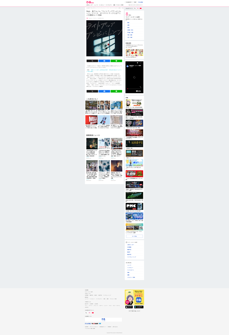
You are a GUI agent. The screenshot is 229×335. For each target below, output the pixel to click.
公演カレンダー (130, 244)
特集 (128, 272)
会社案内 (86, 326)
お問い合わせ (115, 326)
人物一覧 (86, 307)
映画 (135, 2)
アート (86, 305)
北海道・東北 (130, 30)
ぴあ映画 (91, 303)
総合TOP (86, 303)
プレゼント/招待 (119, 4)
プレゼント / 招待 (131, 277)
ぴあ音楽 (96, 303)
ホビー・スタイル (116, 305)
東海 (128, 27)
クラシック (96, 305)
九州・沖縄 (129, 37)
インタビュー (102, 4)
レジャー (106, 305)
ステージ (90, 305)
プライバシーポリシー (94, 326)
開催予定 (129, 249)
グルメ (110, 305)
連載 (114, 4)
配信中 (128, 252)
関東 (128, 22)
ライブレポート (109, 4)
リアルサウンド (95, 18)
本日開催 (129, 247)
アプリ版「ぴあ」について (135, 311)
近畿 (128, 25)
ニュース (96, 4)
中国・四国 (129, 35)
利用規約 (109, 326)
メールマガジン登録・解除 (90, 328)
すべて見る (134, 236)
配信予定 (129, 254)
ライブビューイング (131, 257)
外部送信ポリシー (103, 326)
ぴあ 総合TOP (128, 2)
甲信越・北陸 (130, 32)
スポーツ (101, 305)
